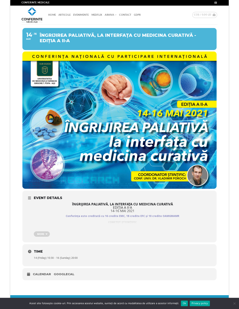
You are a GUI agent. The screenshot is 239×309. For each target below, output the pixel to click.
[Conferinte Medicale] (32, 15)
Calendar (42, 274)
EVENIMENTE (81, 15)
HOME (52, 15)
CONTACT (125, 15)
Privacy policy (200, 303)
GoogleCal (64, 274)
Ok (184, 303)
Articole (64, 15)
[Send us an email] (216, 2)
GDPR (137, 15)
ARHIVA (109, 15)
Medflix (96, 15)
